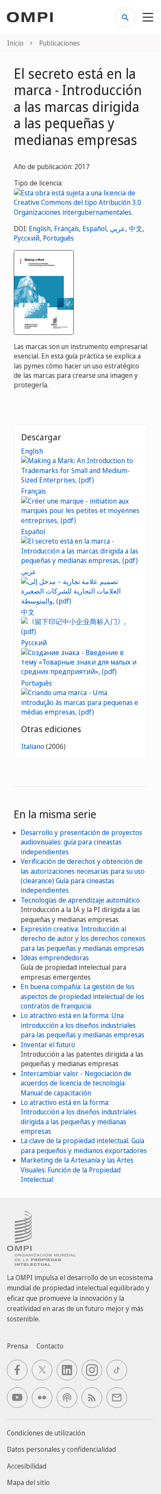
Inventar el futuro (48, 1044)
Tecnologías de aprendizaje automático (80, 900)
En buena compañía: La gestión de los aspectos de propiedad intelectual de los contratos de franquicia (82, 996)
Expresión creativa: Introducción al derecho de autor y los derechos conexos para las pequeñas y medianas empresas (83, 938)
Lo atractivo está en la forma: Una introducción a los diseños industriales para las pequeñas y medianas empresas (82, 1025)
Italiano (32, 746)
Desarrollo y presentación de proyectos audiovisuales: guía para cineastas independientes (81, 842)
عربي (117, 228)
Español (94, 228)
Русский (26, 238)
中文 (136, 228)
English (40, 228)
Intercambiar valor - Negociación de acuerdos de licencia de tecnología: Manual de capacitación (76, 1083)
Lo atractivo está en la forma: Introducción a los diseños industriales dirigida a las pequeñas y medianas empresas (79, 1117)
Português (58, 238)
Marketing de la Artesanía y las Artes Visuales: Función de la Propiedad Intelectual (77, 1169)
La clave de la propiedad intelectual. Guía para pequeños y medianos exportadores (84, 1145)
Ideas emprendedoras (55, 957)
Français (66, 228)
